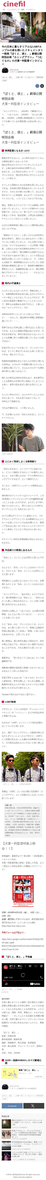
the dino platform (25, 1177)
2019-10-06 (14, 70)
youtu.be (5, 992)
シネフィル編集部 (16, 72)
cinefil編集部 (30, 72)
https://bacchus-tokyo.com (13, 926)
